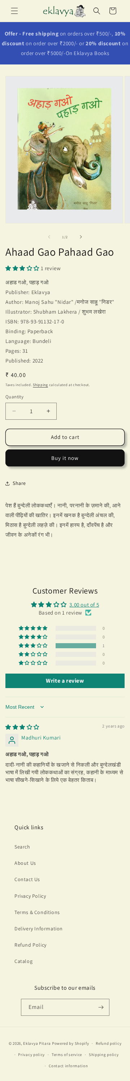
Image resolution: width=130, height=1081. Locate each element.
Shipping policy (104, 1054)
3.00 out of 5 (84, 604)
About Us (25, 863)
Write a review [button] (65, 680)
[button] (14, 11)
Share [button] (19, 483)
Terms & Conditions (37, 912)
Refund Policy (30, 945)
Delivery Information (38, 928)
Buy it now (65, 457)
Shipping (40, 384)
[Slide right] (81, 237)
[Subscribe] (101, 1007)
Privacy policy (31, 1054)
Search (22, 846)
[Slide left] (49, 237)
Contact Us (27, 879)
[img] (22, 727)
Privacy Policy (30, 896)
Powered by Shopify (70, 1043)
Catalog (23, 961)
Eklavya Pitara (37, 1043)
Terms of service (67, 1054)
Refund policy (108, 1043)
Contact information (68, 1065)
